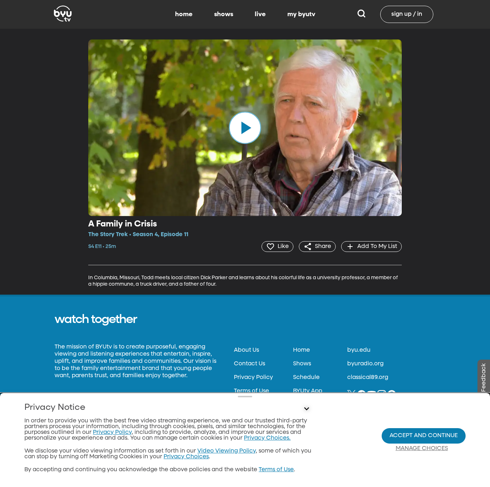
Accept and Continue (424, 436)
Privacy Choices (186, 457)
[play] (245, 128)
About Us (246, 350)
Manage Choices (422, 448)
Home (301, 350)
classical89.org (367, 377)
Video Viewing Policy (226, 451)
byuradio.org (365, 364)
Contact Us (249, 364)
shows (223, 14)
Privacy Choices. (267, 438)
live (260, 14)
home (184, 14)
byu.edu (359, 350)
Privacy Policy (253, 377)
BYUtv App (307, 391)
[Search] (361, 14)
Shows (302, 364)
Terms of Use (251, 391)
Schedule (306, 377)
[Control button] (307, 409)
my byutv (301, 14)
